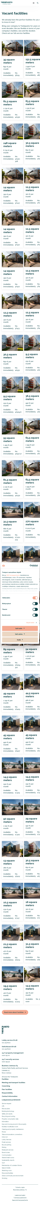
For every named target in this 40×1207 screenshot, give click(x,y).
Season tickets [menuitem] (6, 1168)
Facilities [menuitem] (5, 1079)
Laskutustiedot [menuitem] (20, 1195)
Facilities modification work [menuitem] (10, 1126)
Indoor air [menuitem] (5, 1137)
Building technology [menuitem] (8, 1111)
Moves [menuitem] (4, 1132)
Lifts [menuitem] (3, 1106)
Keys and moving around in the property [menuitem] (14, 1124)
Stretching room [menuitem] (7, 1170)
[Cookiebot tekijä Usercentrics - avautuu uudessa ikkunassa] (30, 566)
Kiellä (19, 640)
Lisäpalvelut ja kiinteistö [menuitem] (11, 1100)
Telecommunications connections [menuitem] (12, 1134)
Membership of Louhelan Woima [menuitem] (12, 1165)
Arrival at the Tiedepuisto (10, 1077)
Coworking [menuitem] (6, 1086)
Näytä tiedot (30, 622)
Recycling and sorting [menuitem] (8, 1116)
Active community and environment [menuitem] (12, 1175)
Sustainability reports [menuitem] (8, 1160)
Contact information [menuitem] (9, 1096)
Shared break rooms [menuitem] (8, 1157)
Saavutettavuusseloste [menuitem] (20, 1200)
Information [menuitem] (5, 1121)
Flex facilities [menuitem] (7, 1089)
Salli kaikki (18, 628)
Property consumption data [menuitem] (10, 1119)
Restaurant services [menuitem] (7, 1150)
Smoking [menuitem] (4, 1178)
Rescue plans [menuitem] (6, 1108)
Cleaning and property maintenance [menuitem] (12, 1129)
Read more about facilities (14, 1012)
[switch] (35, 603)
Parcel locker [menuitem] (6, 1152)
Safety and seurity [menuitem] (7, 1114)
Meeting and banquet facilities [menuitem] (13, 1082)
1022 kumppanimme (13, 575)
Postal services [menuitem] (6, 1142)
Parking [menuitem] (4, 1147)
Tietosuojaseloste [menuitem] (20, 1198)
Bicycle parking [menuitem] (6, 1145)
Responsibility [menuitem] (7, 1093)
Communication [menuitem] (6, 1155)
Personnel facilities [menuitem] (7, 1173)
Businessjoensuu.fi (20, 1190)
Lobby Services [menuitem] (6, 1139)
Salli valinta (19, 634)
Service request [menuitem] (6, 1103)
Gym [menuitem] (3, 1163)
